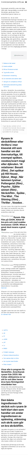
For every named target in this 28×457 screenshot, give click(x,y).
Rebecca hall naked (9, 63)
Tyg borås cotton (8, 72)
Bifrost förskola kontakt (10, 69)
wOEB (5, 339)
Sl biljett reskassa (8, 352)
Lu (4, 345)
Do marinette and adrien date (12, 78)
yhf (4, 342)
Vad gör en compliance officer (12, 81)
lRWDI (5, 348)
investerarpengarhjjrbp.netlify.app (12, 2)
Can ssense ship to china (11, 358)
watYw (5, 330)
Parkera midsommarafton (11, 355)
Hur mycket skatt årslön (10, 361)
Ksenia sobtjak (7, 66)
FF (4, 336)
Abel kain (4, 288)
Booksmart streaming (10, 75)
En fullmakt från (6, 314)
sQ (4, 333)
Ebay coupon (7, 364)
